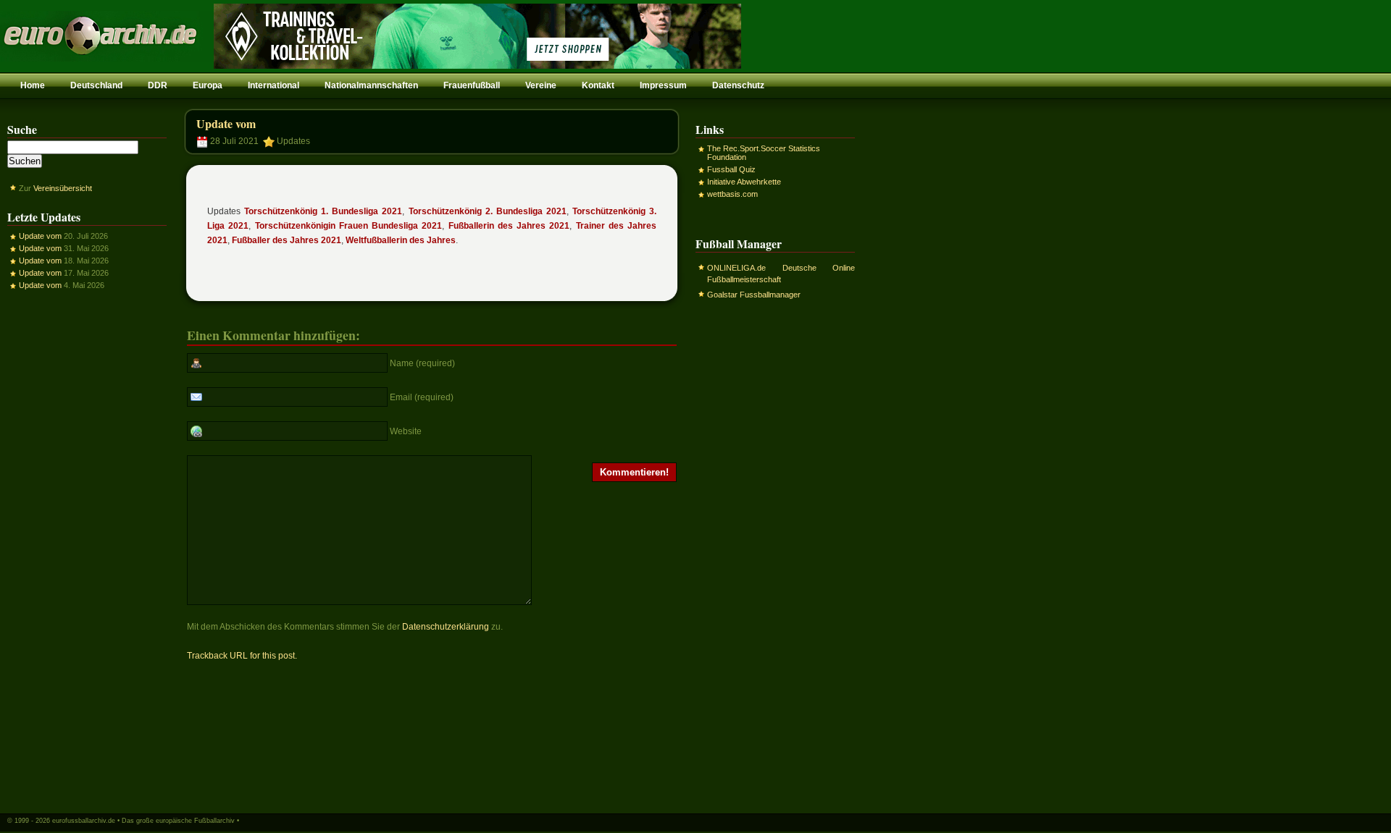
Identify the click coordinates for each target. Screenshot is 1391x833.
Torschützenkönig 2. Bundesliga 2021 (488, 211)
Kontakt (598, 85)
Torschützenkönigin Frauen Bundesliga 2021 (349, 225)
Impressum (663, 85)
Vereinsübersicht (62, 188)
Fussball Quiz (731, 169)
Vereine (540, 85)
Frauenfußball (471, 85)
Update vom (40, 236)
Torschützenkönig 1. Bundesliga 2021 (323, 211)
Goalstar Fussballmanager (754, 294)
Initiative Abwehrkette (744, 181)
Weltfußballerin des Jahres (401, 240)
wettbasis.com (732, 194)
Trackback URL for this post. (242, 655)
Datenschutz (738, 85)
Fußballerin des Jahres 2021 (509, 225)
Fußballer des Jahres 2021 (286, 240)
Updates (293, 141)
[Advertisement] (87, 551)
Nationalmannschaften (371, 85)
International (273, 85)
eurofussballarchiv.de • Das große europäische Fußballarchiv (143, 820)
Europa (207, 85)
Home (32, 85)
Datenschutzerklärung (445, 626)
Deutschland (96, 85)
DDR (157, 85)
